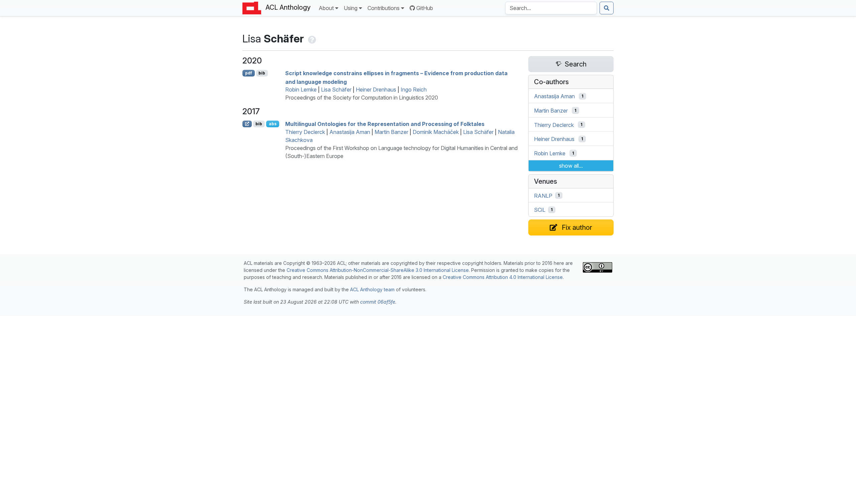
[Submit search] (607, 8)
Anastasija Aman (349, 132)
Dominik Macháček (436, 132)
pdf (248, 72)
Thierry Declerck (305, 132)
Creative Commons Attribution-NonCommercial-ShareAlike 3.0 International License (378, 270)
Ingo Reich (414, 89)
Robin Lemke (301, 89)
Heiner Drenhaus (376, 89)
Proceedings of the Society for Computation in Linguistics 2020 (361, 97)
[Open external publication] (247, 124)
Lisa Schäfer (336, 89)
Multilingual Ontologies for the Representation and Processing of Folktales (385, 124)
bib (261, 72)
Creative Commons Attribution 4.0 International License (503, 277)
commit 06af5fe (377, 302)
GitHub (424, 8)
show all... (571, 165)
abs (273, 123)
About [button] (326, 8)
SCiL (539, 209)
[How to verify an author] (311, 38)
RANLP (543, 195)
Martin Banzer (391, 132)
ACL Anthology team (372, 289)
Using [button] (350, 8)
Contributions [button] (383, 8)
